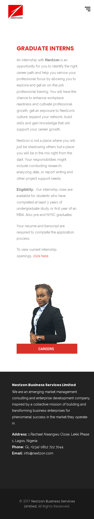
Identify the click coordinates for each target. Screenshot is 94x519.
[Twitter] (31, 472)
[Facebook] (18, 472)
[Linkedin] (44, 472)
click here (40, 256)
